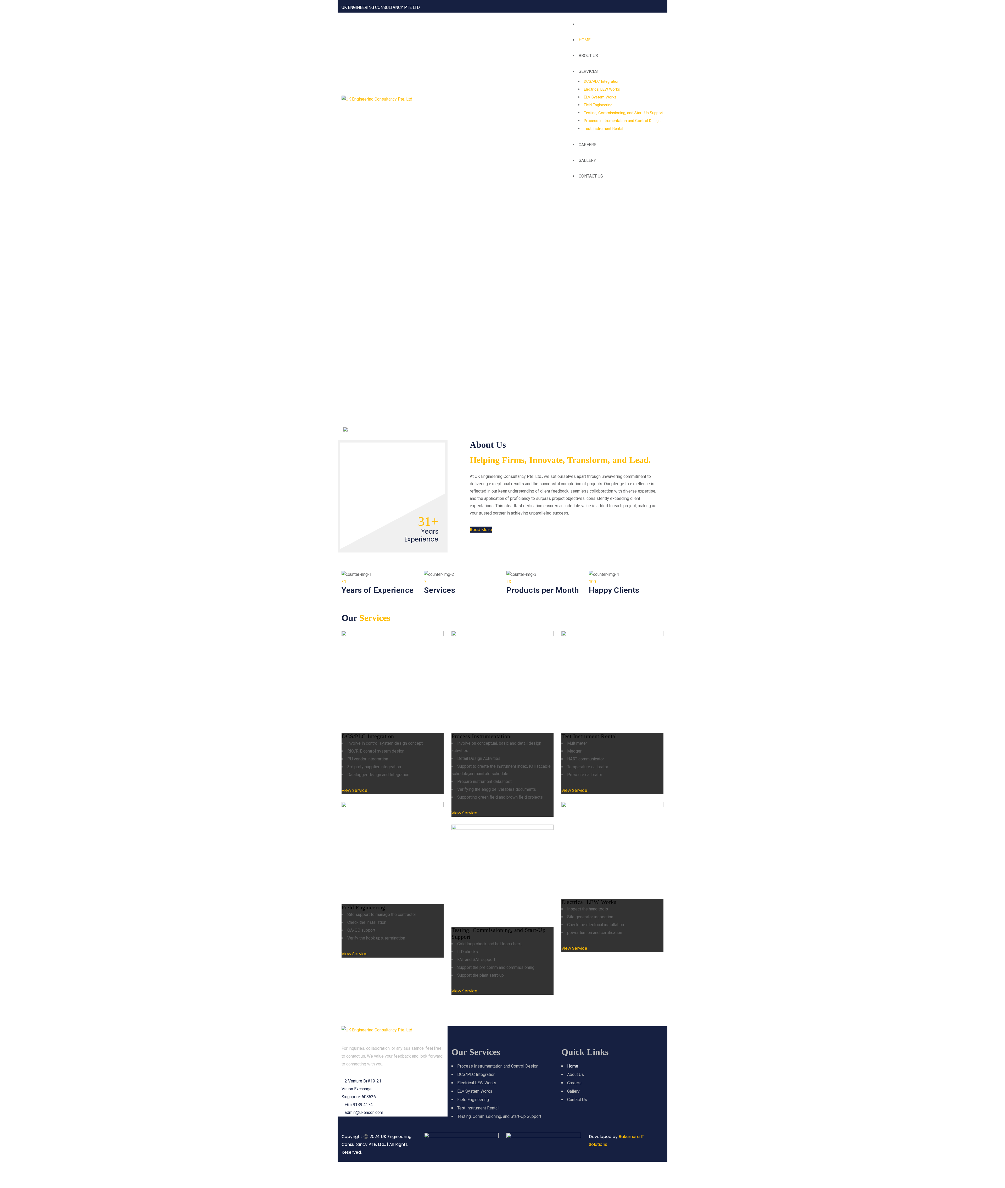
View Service (354, 790)
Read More (481, 530)
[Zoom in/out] (6, 1168)
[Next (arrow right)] (19, 1181)
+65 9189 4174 (359, 1104)
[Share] (32, 1168)
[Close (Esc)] (45, 1168)
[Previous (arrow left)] (6, 1181)
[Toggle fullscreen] (19, 1168)
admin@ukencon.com (364, 1112)
